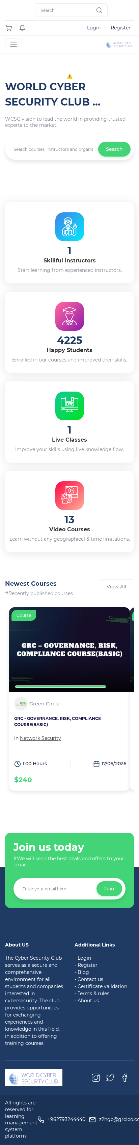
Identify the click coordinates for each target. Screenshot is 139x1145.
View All (116, 587)
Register (121, 28)
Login (94, 28)
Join (109, 889)
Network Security (40, 738)
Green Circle (44, 704)
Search (114, 149)
